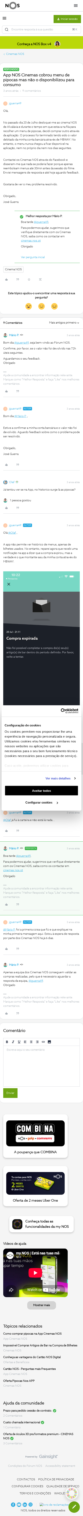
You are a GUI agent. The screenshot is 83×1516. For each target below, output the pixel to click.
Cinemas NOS (15, 54)
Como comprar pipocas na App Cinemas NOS (32, 1333)
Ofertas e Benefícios (16, 1362)
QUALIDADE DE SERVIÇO (62, 1486)
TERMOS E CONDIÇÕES (35, 1493)
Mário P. (14, 335)
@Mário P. (20, 416)
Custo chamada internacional (21, 1422)
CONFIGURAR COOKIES (27, 1486)
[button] (4, 19)
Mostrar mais (41, 1305)
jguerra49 (15, 103)
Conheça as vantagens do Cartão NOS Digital (32, 1357)
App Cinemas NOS (15, 1338)
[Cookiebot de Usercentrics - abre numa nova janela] (60, 711)
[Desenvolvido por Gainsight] (41, 1458)
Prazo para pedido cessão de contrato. (27, 1410)
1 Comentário (12, 1427)
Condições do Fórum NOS (25, 1466)
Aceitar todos (41, 790)
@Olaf (12, 532)
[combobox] (41, 30)
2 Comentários (12, 1415)
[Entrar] (6, 30)
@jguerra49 (41, 222)
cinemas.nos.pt (31, 240)
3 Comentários (12, 1443)
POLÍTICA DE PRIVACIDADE (56, 1479)
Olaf (12, 482)
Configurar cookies (39, 802)
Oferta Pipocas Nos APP (19, 1380)
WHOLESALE (63, 1493)
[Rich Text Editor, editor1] (41, 1066)
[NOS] (12, 6)
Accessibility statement (60, 1466)
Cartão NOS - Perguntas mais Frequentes (29, 1369)
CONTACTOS (26, 1479)
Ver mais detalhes (58, 778)
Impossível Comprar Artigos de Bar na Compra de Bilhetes (40, 1345)
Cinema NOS (13, 269)
